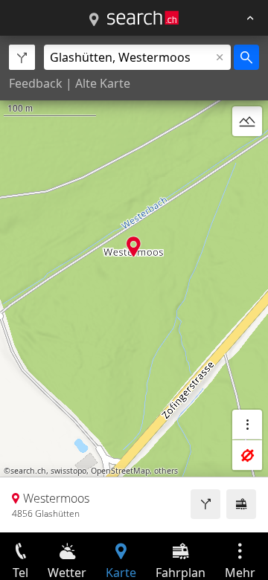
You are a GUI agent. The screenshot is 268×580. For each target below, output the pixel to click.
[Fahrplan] (241, 504)
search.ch (28, 470)
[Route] (205, 504)
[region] (134, 284)
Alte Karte (102, 83)
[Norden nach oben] (247, 157)
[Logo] (143, 17)
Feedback (36, 83)
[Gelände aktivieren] (247, 121)
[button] (134, 246)
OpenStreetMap (120, 470)
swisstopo (68, 470)
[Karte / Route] (93, 20)
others (166, 470)
